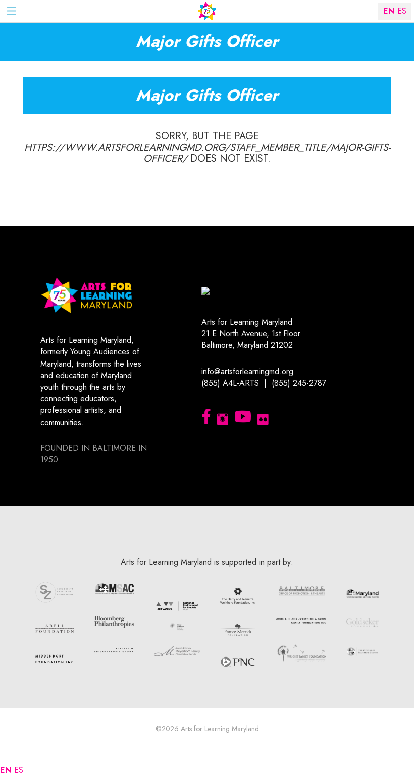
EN (6, 770)
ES (18, 770)
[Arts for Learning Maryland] (207, 11)
